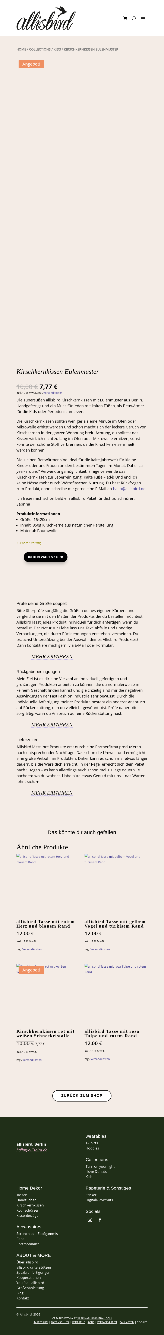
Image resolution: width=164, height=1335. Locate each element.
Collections (40, 49)
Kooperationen (28, 1277)
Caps (20, 1238)
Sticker (91, 1195)
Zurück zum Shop (81, 1096)
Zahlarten (127, 1322)
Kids (57, 49)
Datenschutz (60, 1322)
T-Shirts (92, 1143)
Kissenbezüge (27, 1215)
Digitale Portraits (99, 1200)
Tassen (21, 1195)
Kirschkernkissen (30, 1205)
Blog (19, 1293)
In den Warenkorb (45, 557)
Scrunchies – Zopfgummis (37, 1233)
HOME (21, 49)
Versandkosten (53, 393)
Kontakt (22, 1298)
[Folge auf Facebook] (100, 1219)
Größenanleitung (30, 1288)
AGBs (91, 1322)
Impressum (41, 1322)
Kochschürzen (27, 1210)
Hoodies (92, 1148)
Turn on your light (100, 1166)
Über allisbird (27, 1262)
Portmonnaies (28, 1244)
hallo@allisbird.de (129, 488)
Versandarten (107, 1322)
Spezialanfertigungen (33, 1272)
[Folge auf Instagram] (90, 1219)
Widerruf (78, 1322)
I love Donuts (96, 1171)
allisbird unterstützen (33, 1267)
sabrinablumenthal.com (94, 1318)
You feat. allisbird (30, 1282)
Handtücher (26, 1200)
